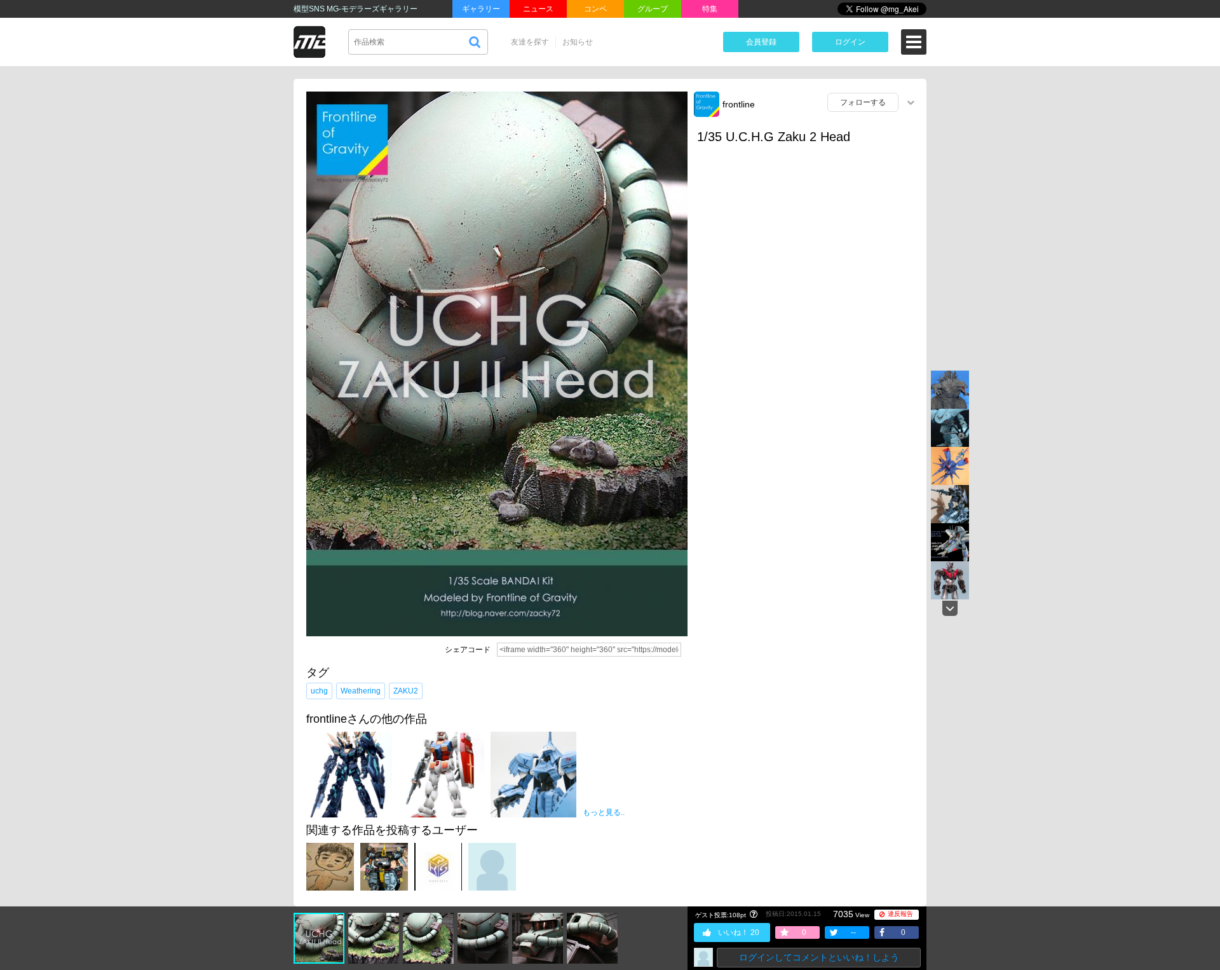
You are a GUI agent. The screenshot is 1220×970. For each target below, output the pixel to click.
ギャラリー (481, 8)
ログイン (850, 42)
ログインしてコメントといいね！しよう (819, 957)
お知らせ (577, 42)
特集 (709, 8)
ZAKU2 (405, 691)
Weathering (361, 691)
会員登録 (761, 42)
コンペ (595, 8)
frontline (738, 104)
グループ (652, 8)
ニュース (538, 8)
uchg (319, 691)
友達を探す (530, 42)
